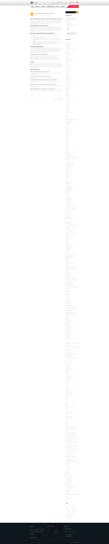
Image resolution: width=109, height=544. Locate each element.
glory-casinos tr (68, 243)
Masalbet (67, 261)
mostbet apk (67, 270)
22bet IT (67, 117)
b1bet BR (67, 141)
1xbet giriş (67, 90)
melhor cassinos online (69, 263)
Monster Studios (76, 542)
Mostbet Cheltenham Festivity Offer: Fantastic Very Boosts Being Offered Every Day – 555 (72, 287)
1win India (67, 64)
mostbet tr (67, 316)
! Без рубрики (68, 42)
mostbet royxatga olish (69, 310)
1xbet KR (67, 97)
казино (67, 496)
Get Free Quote (74, 6)
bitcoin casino (68, 174)
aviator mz (67, 137)
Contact (63, 6)
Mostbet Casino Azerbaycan (70, 283)
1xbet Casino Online (68, 86)
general (67, 241)
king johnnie (67, 252)
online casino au (68, 336)
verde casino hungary (69, 478)
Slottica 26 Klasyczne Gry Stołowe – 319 (71, 432)
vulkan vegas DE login (69, 485)
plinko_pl (67, 403)
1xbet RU (67, 104)
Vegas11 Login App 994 (69, 476)
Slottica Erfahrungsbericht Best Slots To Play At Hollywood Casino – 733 (72, 450)
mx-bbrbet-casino (68, 334)
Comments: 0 (49, 14)
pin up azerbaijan (68, 367)
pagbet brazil (67, 350)
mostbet (68, 508)
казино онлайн (69, 517)
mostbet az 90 (68, 272)
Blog (58, 6)
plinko (66, 398)
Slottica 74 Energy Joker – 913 (70, 436)
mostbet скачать (68, 325)
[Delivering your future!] (33, 2)
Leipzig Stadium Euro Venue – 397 (70, 256)
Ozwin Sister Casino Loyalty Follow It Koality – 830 (72, 348)
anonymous (67, 124)
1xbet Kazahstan (68, 93)
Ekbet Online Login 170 (69, 223)
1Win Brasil (67, 55)
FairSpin (67, 232)
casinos (67, 212)
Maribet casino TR (68, 259)
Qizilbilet (67, 405)
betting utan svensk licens (69, 166)
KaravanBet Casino (68, 248)
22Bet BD (67, 115)
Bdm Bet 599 (67, 152)
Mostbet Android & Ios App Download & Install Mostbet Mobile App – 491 (71, 268)
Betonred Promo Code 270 (69, 163)
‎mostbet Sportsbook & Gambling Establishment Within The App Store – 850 (72, 313)
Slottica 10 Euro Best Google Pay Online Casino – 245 (71, 430)
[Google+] (35, 538)
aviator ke (67, 135)
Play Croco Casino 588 (69, 392)
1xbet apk (67, 73)
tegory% (67, 470)
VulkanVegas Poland (68, 490)
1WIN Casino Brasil (68, 59)
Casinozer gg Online (68, 214)
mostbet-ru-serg (68, 328)
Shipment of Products (69, 416)
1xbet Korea (67, 95)
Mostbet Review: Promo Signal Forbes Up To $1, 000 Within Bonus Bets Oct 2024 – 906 (72, 308)
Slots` (66, 423)
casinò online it (68, 205)
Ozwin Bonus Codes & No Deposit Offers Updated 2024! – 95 (71, 344)
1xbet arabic (67, 75)
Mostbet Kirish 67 (68, 299)
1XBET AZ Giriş (68, 77)
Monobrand (67, 265)
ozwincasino (68, 510)
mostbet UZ (73, 508)
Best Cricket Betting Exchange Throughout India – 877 (72, 158)
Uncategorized (43, 14)
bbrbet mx (67, 150)
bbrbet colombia (68, 148)
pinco (66, 381)
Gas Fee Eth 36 (68, 239)
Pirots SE (67, 387)
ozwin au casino (68, 341)
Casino (67, 194)
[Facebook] (33, 538)
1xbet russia (67, 106)
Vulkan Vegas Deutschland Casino (70, 487)
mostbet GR (67, 292)
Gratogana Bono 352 (69, 245)
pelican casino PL (68, 361)
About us (37, 6)
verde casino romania (69, 481)
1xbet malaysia (68, 99)
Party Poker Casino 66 (69, 356)
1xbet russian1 (68, 110)
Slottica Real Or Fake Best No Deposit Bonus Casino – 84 (72, 462)
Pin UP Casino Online (69, 376)
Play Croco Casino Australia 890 (70, 394)
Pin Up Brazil (67, 370)
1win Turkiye (67, 68)
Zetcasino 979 (68, 492)
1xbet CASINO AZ (68, 81)
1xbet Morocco (68, 101)
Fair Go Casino (68, 228)
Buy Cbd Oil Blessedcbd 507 (70, 190)
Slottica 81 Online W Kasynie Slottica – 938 (72, 438)
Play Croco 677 (68, 390)
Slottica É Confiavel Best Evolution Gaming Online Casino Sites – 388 (72, 446)
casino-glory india (68, 210)
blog (66, 179)
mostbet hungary (68, 294)
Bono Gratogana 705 (69, 181)
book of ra (67, 183)
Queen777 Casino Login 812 (70, 407)
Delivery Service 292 (68, 221)
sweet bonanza (68, 467)
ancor (67, 506)
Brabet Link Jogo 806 (69, 186)
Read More (32, 534)
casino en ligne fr (68, 197)
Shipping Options (50, 6)
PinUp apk (67, 383)
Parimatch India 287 (68, 352)
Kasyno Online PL (68, 250)
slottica (67, 425)
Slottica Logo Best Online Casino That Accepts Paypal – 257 (71, 457)
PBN (66, 359)
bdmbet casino (73, 506)
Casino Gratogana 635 (69, 199)
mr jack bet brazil (68, 332)
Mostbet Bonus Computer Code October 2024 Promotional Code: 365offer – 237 (71, 279)
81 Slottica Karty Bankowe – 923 (70, 121)
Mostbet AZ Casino (68, 274)
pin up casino (68, 372)
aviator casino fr (68, 132)
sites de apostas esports (69, 418)
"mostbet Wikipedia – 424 (69, 44)
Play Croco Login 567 (69, 396)
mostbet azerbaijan (68, 276)
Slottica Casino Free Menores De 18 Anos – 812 (72, 442)
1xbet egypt (67, 88)
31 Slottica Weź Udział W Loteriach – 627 (71, 119)
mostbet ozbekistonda (69, 305)
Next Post (60, 94)
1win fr (67, 62)
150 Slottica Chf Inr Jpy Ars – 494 (70, 48)
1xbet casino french (68, 84)
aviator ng (67, 139)
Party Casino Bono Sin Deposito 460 (71, 354)
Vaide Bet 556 (68, 474)
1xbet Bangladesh (68, 79)
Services (43, 6)
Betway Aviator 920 (68, 168)
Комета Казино (68, 498)
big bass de (67, 170)
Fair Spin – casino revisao (69, 230)
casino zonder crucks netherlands (71, 208)
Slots (66, 421)
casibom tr (67, 192)
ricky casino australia (69, 412)
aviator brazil (67, 128)
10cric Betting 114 (68, 46)
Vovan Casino (67, 483)
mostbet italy (67, 296)
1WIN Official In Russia (69, 66)
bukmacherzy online (68, 188)
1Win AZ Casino (68, 53)
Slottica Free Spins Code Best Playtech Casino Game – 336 (71, 453)
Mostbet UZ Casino (68, 319)
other (66, 339)
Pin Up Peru (67, 379)
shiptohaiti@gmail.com (68, 536)
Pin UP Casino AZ (68, 374)
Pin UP (66, 363)
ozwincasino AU (75, 510)
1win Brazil (67, 57)
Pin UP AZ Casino (68, 365)
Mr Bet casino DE (68, 330)
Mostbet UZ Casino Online (69, 321)
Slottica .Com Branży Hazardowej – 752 (71, 427)
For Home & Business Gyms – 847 (70, 234)
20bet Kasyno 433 (68, 112)
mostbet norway (68, 301)
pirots (66, 385)
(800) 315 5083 (70, 534)
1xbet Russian (68, 108)
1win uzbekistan (68, 70)
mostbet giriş (67, 290)
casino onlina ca (68, 201)
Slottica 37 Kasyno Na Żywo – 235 (70, 434)
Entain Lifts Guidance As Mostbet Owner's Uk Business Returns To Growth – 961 (72, 226)
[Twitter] (31, 538)
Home (32, 6)
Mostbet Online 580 (68, 303)
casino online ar (68, 203)
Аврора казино (69, 515)
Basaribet (67, 146)
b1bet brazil (67, 143)
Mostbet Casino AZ (68, 281)
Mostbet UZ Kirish (68, 323)
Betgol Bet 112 (68, 161)
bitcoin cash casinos (69, 172)
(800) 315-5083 (71, 2)
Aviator (67, 126)
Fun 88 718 (67, 236)
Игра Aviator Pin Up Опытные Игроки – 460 (72, 494)
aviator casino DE (68, 130)
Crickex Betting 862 (68, 217)
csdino (67, 219)
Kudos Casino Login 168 (69, 254)
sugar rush (67, 465)
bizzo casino (67, 177)
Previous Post (33, 94)
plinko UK (67, 401)
